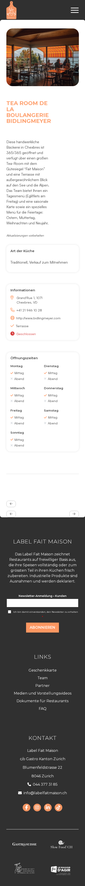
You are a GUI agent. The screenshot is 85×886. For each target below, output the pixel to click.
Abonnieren (42, 627)
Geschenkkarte (43, 670)
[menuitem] (72, 10)
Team (42, 678)
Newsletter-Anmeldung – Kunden (42, 596)
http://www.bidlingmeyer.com (34, 318)
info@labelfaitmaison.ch (45, 793)
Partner (42, 685)
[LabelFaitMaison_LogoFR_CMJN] (35, 10)
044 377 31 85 (45, 784)
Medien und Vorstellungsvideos (42, 693)
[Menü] (72, 10)
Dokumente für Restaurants (42, 701)
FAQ (42, 708)
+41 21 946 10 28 (29, 310)
